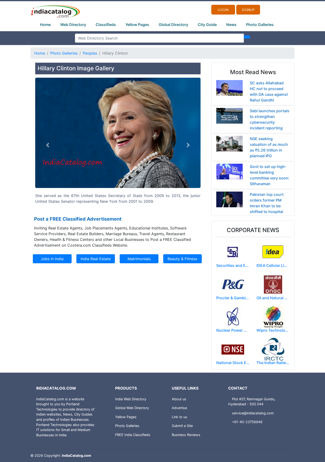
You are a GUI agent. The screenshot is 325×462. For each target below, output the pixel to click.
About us (179, 399)
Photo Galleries (260, 24)
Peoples (90, 53)
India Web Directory (130, 399)
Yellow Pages (137, 24)
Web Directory (73, 24)
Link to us (179, 417)
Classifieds (106, 24)
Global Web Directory (132, 408)
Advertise (179, 408)
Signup (248, 10)
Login (223, 10)
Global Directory (173, 24)
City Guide (207, 24)
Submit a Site (182, 426)
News (231, 24)
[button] (47, 145)
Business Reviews (186, 435)
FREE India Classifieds (132, 435)
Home (45, 24)
